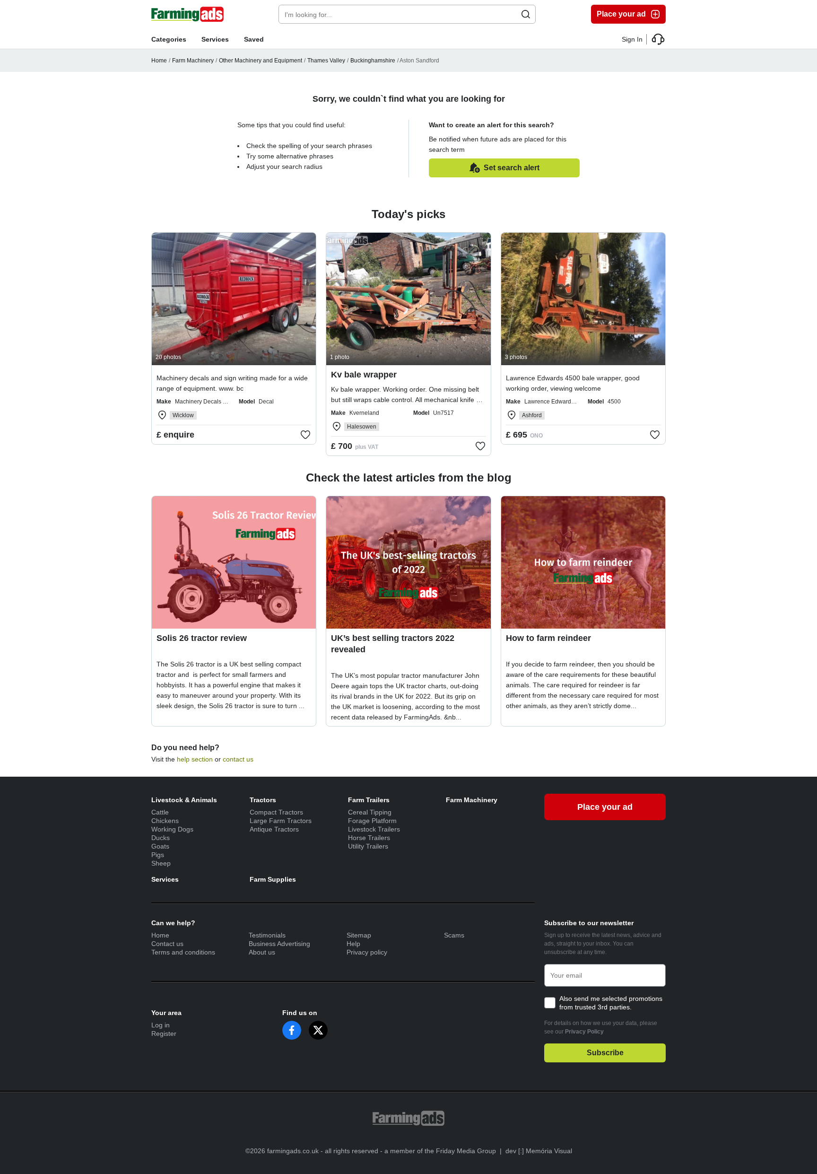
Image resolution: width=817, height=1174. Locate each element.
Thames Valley (326, 60)
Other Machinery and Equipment (260, 60)
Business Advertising (279, 943)
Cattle (160, 812)
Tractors (263, 800)
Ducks (160, 837)
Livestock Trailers (374, 829)
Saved (254, 39)
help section (195, 759)
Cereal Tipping (369, 812)
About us (262, 952)
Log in (160, 1025)
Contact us (167, 943)
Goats (160, 846)
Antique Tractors (274, 829)
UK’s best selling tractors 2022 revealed (392, 643)
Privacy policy (367, 952)
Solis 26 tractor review (201, 638)
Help (353, 943)
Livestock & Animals (184, 800)
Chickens (165, 820)
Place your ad (621, 14)
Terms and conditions (183, 952)
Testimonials (267, 935)
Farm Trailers (369, 800)
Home (159, 60)
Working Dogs (172, 829)
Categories (168, 39)
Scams (454, 935)
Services (215, 39)
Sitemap (359, 935)
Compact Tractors (276, 812)
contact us (238, 759)
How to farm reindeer (548, 638)
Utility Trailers (368, 846)
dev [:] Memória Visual (538, 1151)
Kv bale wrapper (364, 374)
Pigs (157, 855)
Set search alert (511, 168)
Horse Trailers (369, 837)
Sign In (632, 39)
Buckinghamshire (372, 60)
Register (163, 1033)
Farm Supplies (273, 879)
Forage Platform (372, 820)
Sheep (161, 863)
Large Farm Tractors (281, 820)
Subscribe (605, 1053)
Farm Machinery (193, 60)
